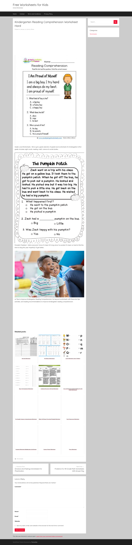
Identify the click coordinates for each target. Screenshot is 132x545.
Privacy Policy (48, 14)
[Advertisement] (49, 41)
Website (17, 521)
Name (17, 511)
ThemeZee (34, 542)
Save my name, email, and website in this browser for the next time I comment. (40, 525)
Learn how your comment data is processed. (49, 536)
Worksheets (20, 459)
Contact (22, 14)
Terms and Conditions (34, 14)
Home (14, 14)
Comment (18, 486)
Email (17, 516)
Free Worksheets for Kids (30, 5)
